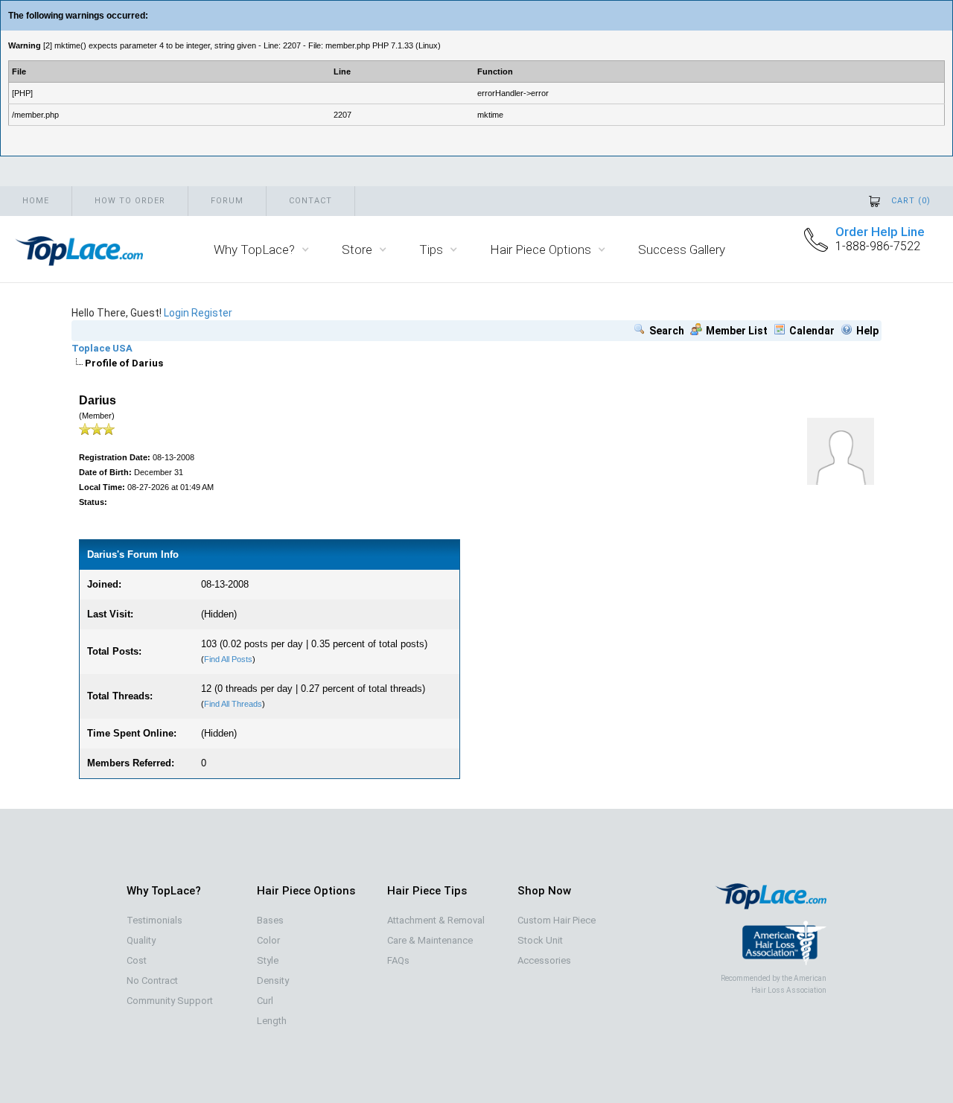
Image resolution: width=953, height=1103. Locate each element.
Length (272, 1020)
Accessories (544, 960)
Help (867, 331)
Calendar (812, 331)
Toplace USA (102, 348)
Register (211, 313)
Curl (265, 1000)
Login (176, 313)
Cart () (911, 201)
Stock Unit (540, 940)
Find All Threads (233, 703)
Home (35, 201)
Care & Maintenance (430, 940)
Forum (227, 201)
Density (273, 980)
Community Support (170, 1000)
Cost (137, 960)
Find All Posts (228, 659)
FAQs (398, 960)
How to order (130, 201)
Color (268, 940)
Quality (141, 940)
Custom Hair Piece (556, 920)
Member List (737, 331)
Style (267, 960)
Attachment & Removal (436, 920)
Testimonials (154, 920)
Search (666, 331)
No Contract (152, 980)
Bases (270, 920)
